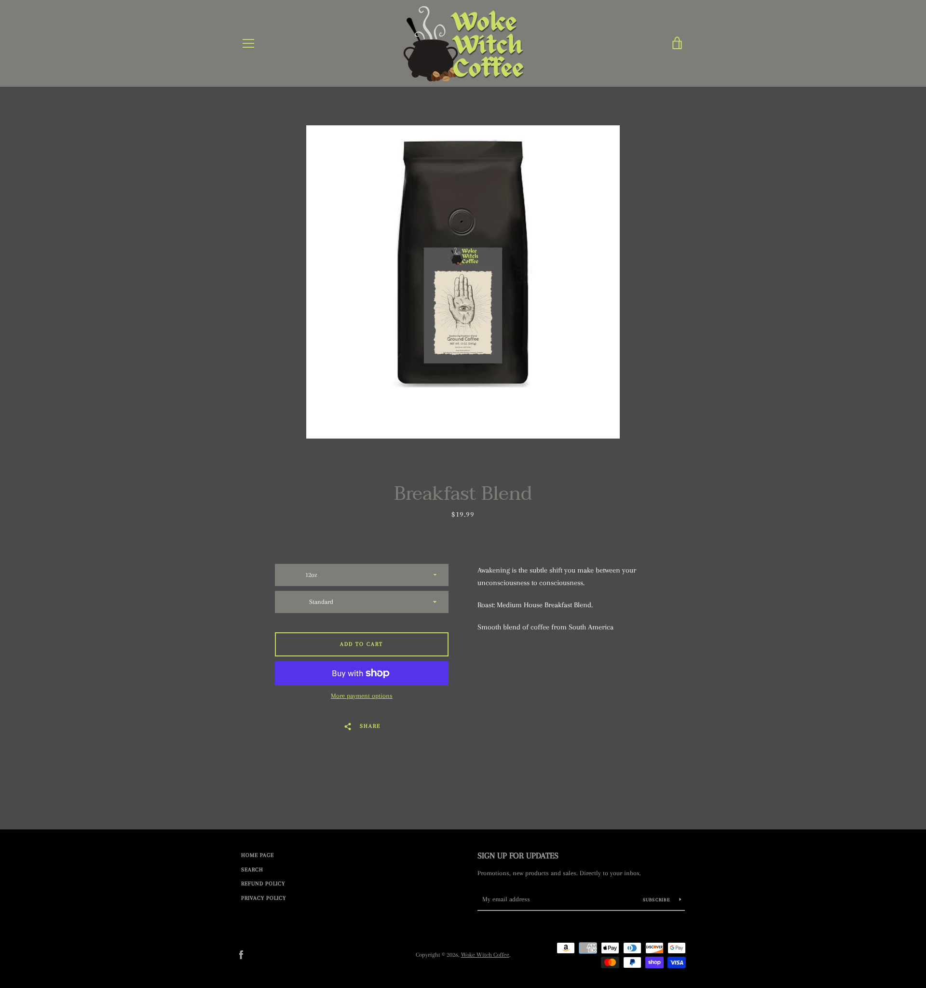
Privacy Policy (263, 898)
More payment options (362, 695)
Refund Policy (263, 884)
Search (252, 870)
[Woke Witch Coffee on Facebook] (241, 954)
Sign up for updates (517, 855)
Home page (257, 855)
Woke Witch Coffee (485, 954)
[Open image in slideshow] (463, 282)
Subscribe (657, 899)
